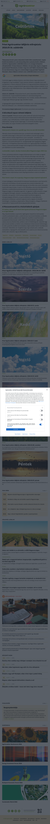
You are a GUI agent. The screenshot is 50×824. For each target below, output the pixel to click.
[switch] (41, 410)
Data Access (25, 434)
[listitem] (25, 407)
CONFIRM (15, 429)
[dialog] (25, 412)
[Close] (47, 390)
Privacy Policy (32, 434)
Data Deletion (17, 434)
